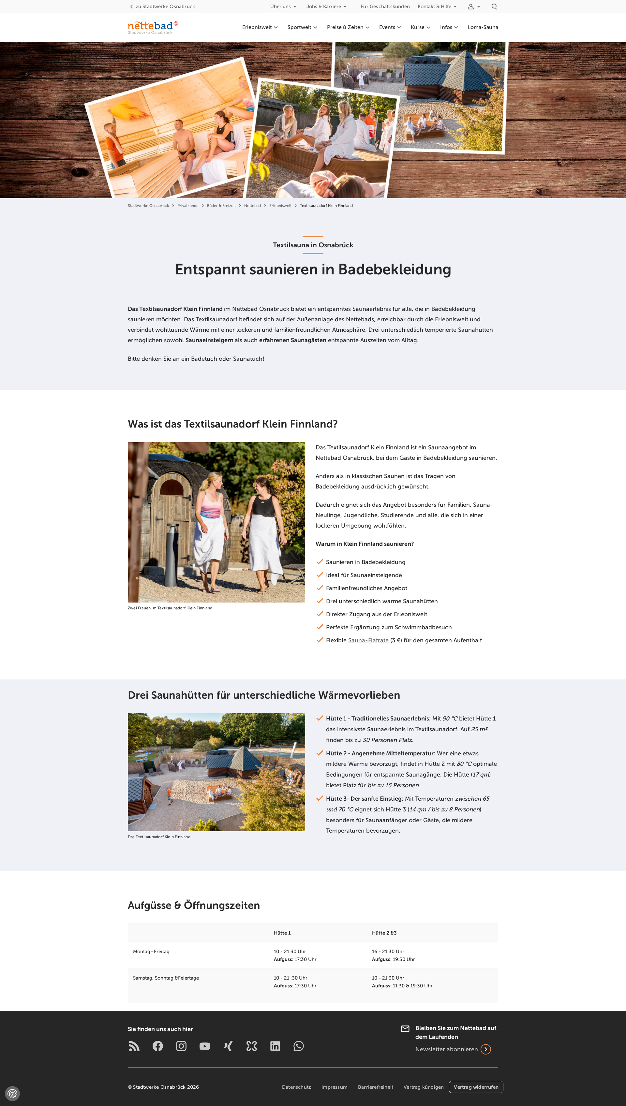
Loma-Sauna (483, 27)
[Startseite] (153, 27)
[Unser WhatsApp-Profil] (299, 1046)
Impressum (334, 1087)
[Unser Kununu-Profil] (252, 1046)
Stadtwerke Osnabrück (165, 6)
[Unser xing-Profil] (228, 1046)
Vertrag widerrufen (476, 1087)
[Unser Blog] (134, 1046)
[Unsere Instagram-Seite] (181, 1046)
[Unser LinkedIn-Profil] (275, 1046)
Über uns (280, 6)
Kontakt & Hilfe (434, 6)
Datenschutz (296, 1087)
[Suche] (494, 6)
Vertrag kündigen (424, 1087)
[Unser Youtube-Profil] (205, 1046)
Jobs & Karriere (323, 6)
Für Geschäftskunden (385, 6)
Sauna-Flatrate (368, 640)
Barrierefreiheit (375, 1087)
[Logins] (474, 6)
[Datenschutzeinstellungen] (12, 1093)
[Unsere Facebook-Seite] (158, 1046)
